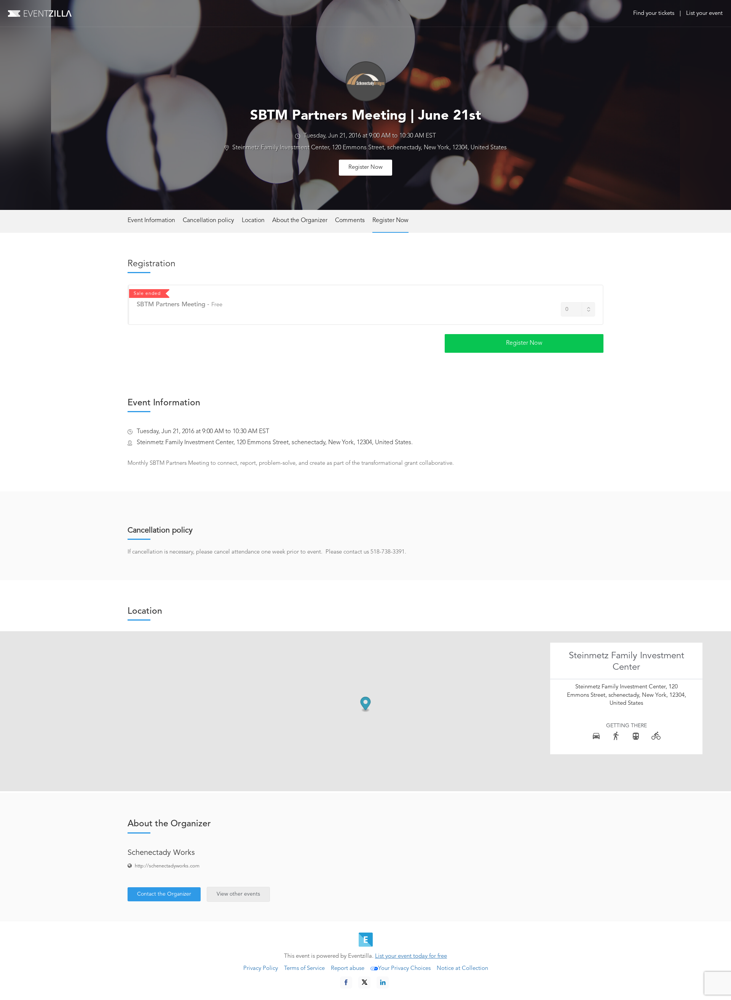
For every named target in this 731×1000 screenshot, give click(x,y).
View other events (238, 894)
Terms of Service (304, 968)
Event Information (151, 221)
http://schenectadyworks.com (167, 866)
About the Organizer (299, 221)
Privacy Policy (260, 968)
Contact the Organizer (164, 894)
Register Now (365, 167)
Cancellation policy (208, 221)
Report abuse (347, 968)
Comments (350, 221)
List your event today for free (411, 956)
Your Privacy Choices (404, 968)
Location (253, 221)
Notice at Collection (462, 968)
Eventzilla (40, 13)
